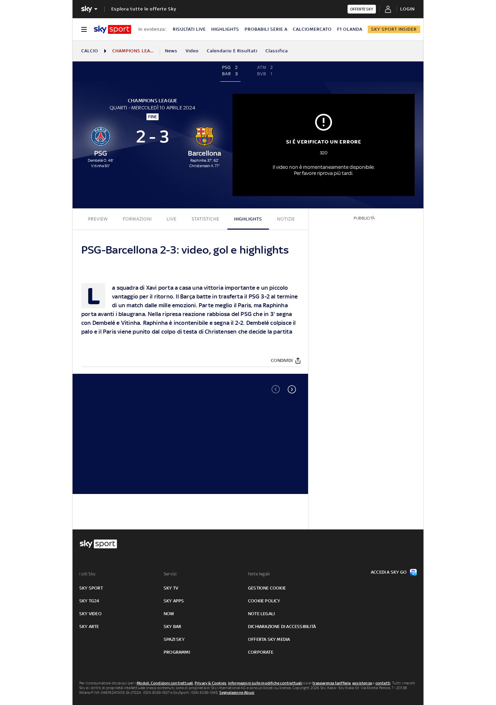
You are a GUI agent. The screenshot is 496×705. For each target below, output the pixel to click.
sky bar (172, 626)
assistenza (362, 683)
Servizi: (171, 573)
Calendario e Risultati (232, 50)
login (407, 8)
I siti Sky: (87, 573)
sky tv (171, 588)
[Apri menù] (84, 29)
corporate (260, 652)
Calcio (89, 50)
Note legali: (259, 573)
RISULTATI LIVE (189, 29)
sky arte (89, 626)
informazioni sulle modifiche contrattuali (265, 683)
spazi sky (174, 639)
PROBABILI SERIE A (266, 29)
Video (192, 50)
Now (169, 613)
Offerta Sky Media (269, 639)
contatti (383, 683)
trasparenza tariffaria (331, 683)
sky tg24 (89, 600)
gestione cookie (267, 588)
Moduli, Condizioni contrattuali (165, 683)
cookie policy (264, 600)
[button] (291, 389)
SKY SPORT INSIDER (394, 29)
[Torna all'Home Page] (112, 29)
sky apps (174, 600)
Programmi (177, 652)
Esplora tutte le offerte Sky (143, 8)
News (171, 50)
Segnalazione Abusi (237, 692)
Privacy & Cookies (210, 683)
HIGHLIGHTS (225, 29)
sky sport (91, 588)
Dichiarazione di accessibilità (282, 626)
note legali (261, 613)
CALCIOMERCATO (312, 29)
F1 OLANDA (349, 29)
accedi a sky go (389, 572)
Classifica (277, 50)
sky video (90, 613)
